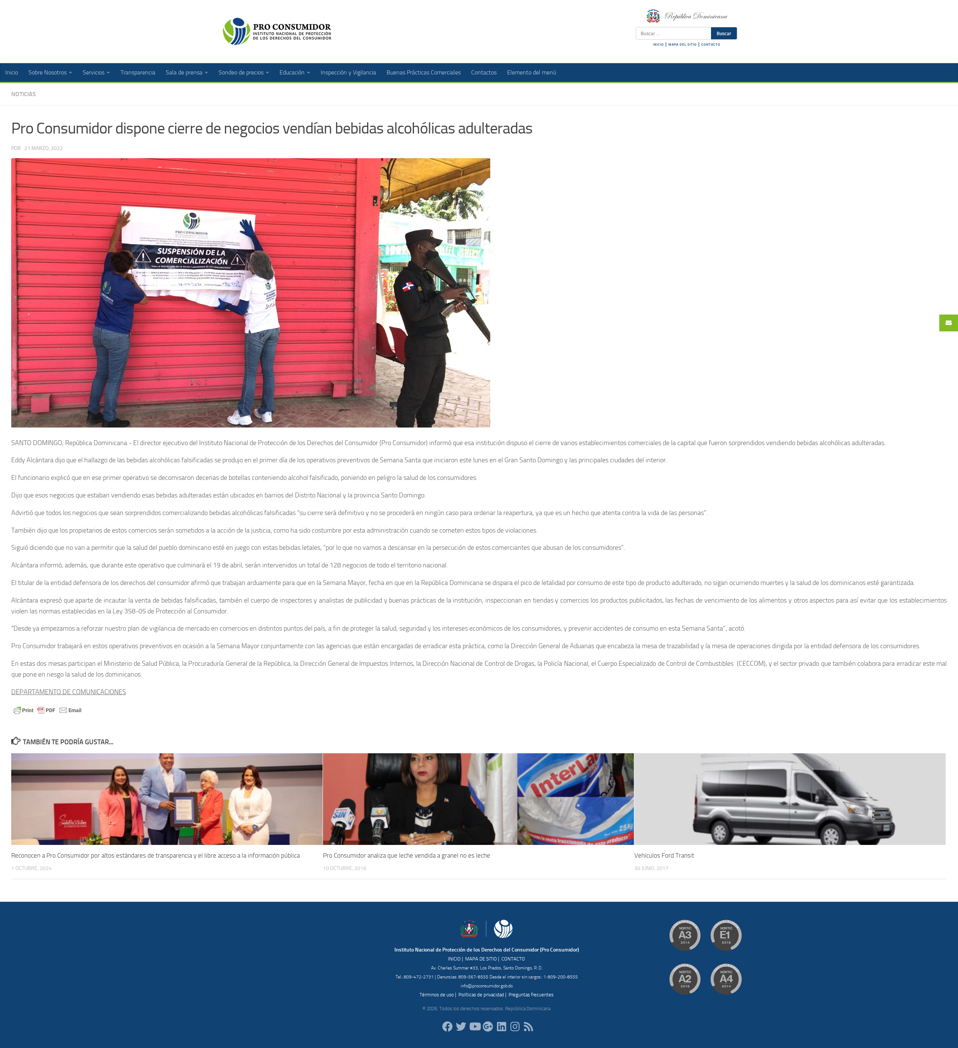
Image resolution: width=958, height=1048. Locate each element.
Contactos (484, 72)
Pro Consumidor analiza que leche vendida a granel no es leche (406, 855)
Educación (292, 72)
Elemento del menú (531, 72)
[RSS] (528, 1026)
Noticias (23, 94)
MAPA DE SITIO (481, 959)
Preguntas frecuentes (531, 995)
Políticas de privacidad (481, 995)
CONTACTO (710, 44)
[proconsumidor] (501, 1026)
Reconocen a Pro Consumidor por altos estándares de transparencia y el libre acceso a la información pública (155, 855)
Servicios (93, 72)
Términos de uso (436, 995)
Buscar (724, 33)
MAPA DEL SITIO (682, 44)
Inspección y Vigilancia (348, 72)
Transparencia (137, 72)
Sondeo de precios (241, 72)
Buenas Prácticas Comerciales (424, 72)
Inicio (11, 72)
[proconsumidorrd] (461, 1026)
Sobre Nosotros (47, 72)
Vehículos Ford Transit (664, 855)
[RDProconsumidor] (474, 1026)
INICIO (658, 44)
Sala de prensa (184, 72)
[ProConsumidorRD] (447, 1026)
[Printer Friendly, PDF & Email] (47, 710)
